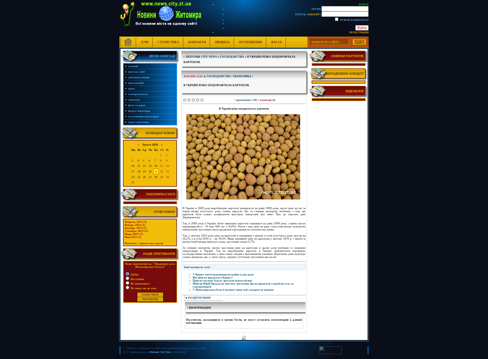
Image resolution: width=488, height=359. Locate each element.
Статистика (168, 42)
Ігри (144, 42)
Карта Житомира (138, 121)
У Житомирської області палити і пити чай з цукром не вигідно (233, 289)
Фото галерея (136, 105)
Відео (131, 88)
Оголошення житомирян (143, 116)
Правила (222, 42)
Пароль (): (308, 14)
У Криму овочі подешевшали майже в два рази (223, 274)
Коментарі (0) (267, 100)
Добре (134, 274)
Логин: (316, 9)
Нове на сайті (136, 71)
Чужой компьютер (354, 20)
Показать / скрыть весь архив (144, 243)
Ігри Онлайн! (136, 82)
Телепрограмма (138, 94)
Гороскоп (134, 99)
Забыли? (314, 14)
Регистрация (359, 32)
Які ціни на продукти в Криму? (213, 277)
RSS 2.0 (276, 42)
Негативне (137, 278)
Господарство (219, 76)
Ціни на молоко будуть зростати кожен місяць (222, 280)
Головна (133, 66)
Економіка (242, 76)
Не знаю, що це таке (143, 288)
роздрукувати (199, 297)
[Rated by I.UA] (330, 353)
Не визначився (139, 283)
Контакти (197, 42)
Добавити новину (139, 77)
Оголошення (250, 42)
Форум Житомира (139, 110)
